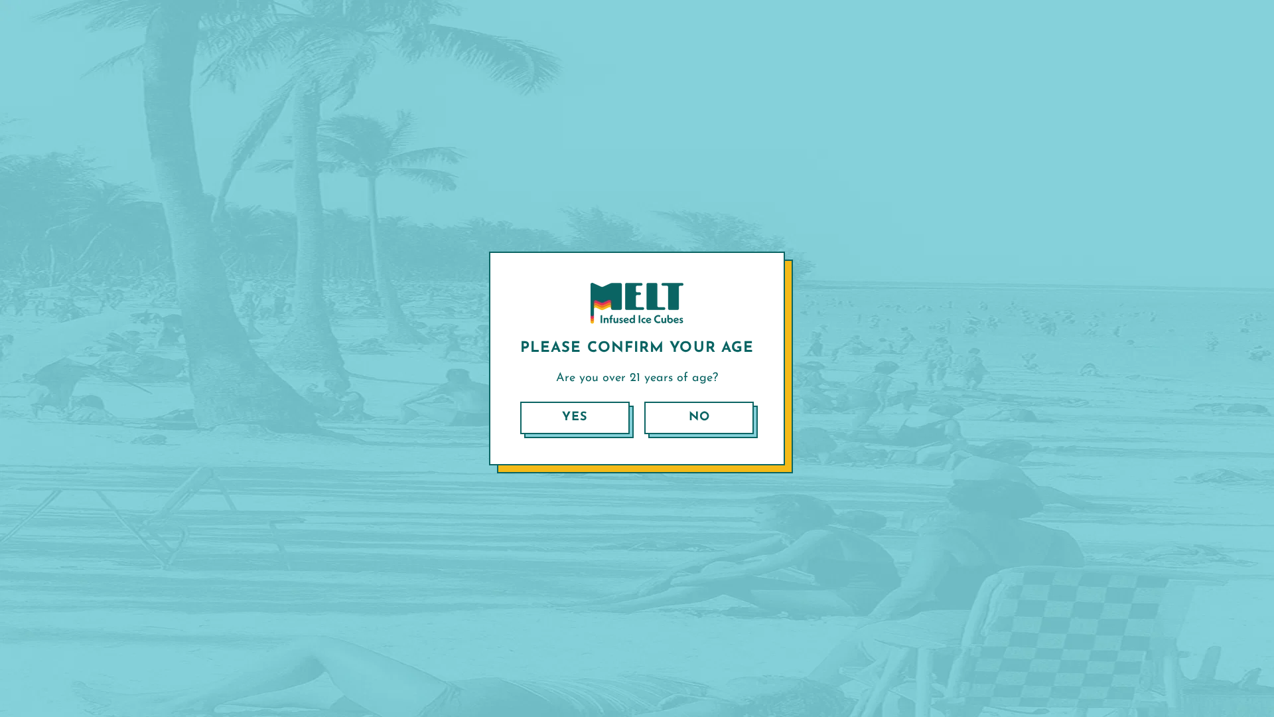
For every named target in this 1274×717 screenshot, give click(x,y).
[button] (575, 418)
